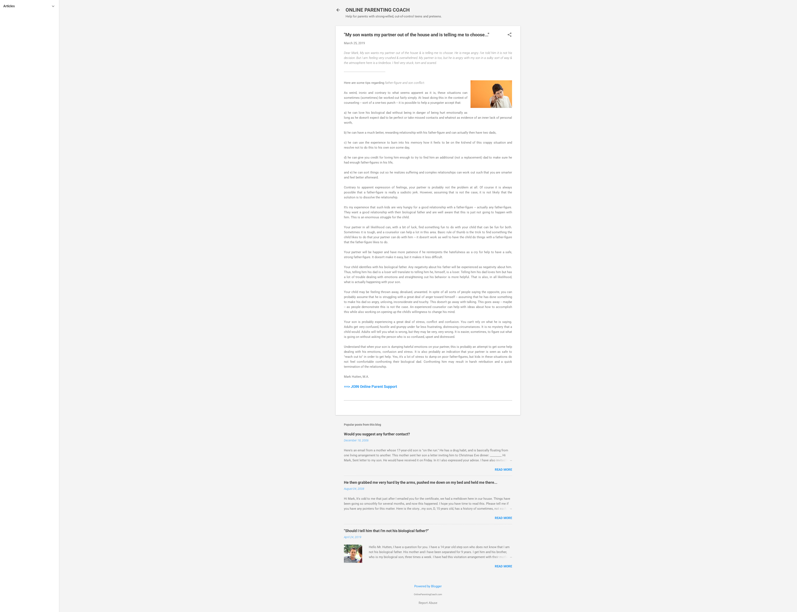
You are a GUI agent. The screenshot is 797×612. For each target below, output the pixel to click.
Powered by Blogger (428, 586)
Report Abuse (428, 603)
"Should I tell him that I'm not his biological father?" (386, 531)
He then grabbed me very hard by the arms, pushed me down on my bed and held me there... (420, 482)
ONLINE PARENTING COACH (378, 10)
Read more (503, 470)
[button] (509, 35)
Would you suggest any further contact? (377, 434)
